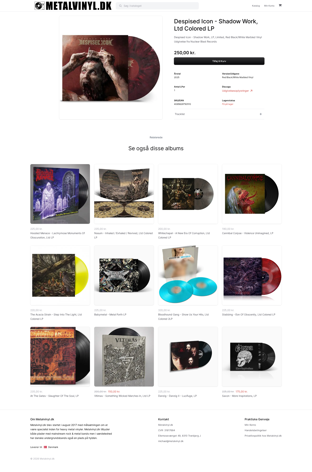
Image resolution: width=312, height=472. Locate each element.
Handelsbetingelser (256, 430)
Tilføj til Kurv (219, 61)
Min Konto (269, 5)
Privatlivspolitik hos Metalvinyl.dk (263, 435)
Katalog (256, 5)
